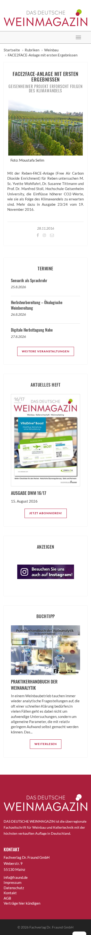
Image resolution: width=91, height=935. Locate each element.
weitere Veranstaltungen (45, 351)
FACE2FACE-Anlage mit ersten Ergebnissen (42, 55)
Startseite (12, 50)
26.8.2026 (18, 314)
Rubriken (32, 50)
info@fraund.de (16, 877)
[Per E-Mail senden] (51, 235)
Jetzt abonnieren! (45, 513)
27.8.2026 (18, 336)
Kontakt (10, 893)
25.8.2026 (18, 287)
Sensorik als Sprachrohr (29, 280)
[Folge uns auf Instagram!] (44, 235)
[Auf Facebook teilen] (37, 235)
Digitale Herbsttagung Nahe (32, 330)
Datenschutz (14, 888)
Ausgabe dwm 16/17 (28, 493)
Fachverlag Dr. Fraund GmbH (51, 927)
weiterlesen (45, 744)
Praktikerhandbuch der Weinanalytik (34, 684)
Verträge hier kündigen (22, 903)
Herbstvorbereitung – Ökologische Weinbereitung (36, 305)
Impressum (12, 882)
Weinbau (51, 50)
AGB (7, 898)
